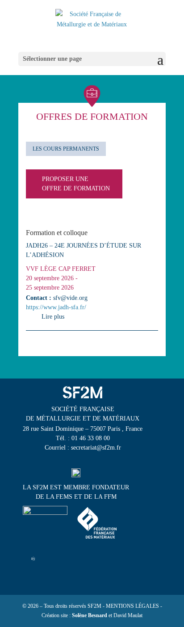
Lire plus (53, 316)
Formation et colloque (57, 232)
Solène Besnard (89, 615)
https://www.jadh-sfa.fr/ (56, 307)
